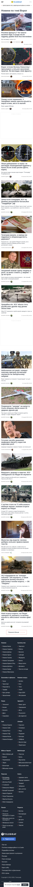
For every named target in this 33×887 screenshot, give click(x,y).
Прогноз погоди (23, 669)
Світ (2, 721)
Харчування (22, 707)
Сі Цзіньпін (5, 784)
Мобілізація (21, 750)
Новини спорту (22, 677)
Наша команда (6, 864)
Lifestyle (20, 721)
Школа (21, 660)
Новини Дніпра (6, 652)
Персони (4, 774)
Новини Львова (7, 657)
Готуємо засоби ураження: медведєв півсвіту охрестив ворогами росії (13, 442)
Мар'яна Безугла (7, 799)
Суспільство (21, 643)
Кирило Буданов (7, 793)
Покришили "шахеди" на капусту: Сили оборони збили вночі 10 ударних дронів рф (15, 408)
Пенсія (3, 807)
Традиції (21, 783)
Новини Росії (6, 730)
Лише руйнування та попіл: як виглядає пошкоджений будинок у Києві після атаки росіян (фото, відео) (16, 167)
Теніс (20, 686)
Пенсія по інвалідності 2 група (8, 814)
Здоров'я (20, 701)
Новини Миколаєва (8, 672)
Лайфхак (21, 739)
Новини (3, 643)
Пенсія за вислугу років (7, 826)
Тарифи (4, 689)
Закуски (21, 825)
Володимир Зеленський (5, 778)
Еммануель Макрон (8, 787)
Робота (21, 649)
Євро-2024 (22, 692)
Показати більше (13, 632)
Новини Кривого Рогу (8, 663)
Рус (30, 2)
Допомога (22, 666)
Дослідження (22, 716)
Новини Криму (6, 669)
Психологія (22, 713)
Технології (5, 704)
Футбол (21, 681)
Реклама (4, 856)
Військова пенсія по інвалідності (8, 819)
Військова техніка (7, 768)
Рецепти (20, 807)
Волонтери (5, 765)
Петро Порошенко (7, 796)
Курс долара (6, 692)
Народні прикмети (24, 780)
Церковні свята (23, 777)
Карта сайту (5, 867)
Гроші (4, 681)
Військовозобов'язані (25, 762)
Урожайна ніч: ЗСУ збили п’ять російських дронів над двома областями (14, 306)
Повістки (21, 754)
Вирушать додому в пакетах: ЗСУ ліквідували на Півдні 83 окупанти (16, 473)
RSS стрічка (5, 873)
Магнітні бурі (22, 742)
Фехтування (22, 695)
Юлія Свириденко (7, 802)
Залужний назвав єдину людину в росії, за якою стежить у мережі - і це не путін (16, 272)
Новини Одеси (6, 655)
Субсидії (21, 655)
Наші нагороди (6, 859)
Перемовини (6, 760)
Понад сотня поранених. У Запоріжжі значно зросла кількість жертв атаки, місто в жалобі (16, 101)
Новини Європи (7, 725)
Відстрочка (22, 760)
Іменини (21, 791)
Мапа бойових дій (7, 754)
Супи (20, 816)
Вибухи (4, 757)
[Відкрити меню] (2, 2)
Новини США (6, 728)
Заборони (22, 786)
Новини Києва (6, 646)
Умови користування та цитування (12, 853)
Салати (21, 822)
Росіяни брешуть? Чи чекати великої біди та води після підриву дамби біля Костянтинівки (16, 35)
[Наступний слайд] (31, 5)
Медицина (22, 657)
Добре (25, 884)
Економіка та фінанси (8, 677)
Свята (19, 774)
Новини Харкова (7, 649)
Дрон (4, 713)
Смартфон (5, 716)
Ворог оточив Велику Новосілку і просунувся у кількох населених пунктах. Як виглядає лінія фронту (16, 69)
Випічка (21, 811)
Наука (3, 701)
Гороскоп (21, 725)
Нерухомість (6, 686)
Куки (18, 884)
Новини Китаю (6, 736)
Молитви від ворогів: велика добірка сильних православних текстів (15, 542)
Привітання (22, 745)
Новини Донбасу (7, 666)
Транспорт (5, 684)
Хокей (20, 689)
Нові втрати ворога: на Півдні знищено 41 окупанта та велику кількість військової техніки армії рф (16, 616)
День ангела (22, 789)
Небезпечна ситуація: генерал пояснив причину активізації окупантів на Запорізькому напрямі (14, 373)
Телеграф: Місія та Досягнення (11, 870)
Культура (21, 736)
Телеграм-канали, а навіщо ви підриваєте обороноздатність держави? (14, 237)
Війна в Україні (6, 750)
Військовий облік (24, 765)
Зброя (4, 762)
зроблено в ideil (6, 881)
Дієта (20, 710)
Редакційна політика (8, 850)
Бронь (20, 757)
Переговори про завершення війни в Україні (16, 5)
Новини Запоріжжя (8, 660)
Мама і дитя (22, 704)
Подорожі (21, 733)
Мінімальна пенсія (7, 822)
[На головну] (16, 2)
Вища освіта (22, 663)
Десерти (21, 819)
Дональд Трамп (7, 782)
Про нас (4, 844)
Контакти (4, 861)
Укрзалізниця (6, 695)
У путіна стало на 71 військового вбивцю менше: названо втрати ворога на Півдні (15, 506)
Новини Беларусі (7, 739)
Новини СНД (6, 733)
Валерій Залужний (8, 790)
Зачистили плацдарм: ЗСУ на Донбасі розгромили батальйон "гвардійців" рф (15, 201)
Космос (4, 707)
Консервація (22, 814)
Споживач (22, 728)
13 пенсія (5, 811)
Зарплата (21, 646)
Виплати (21, 652)
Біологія (4, 710)
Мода (20, 730)
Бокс (20, 684)
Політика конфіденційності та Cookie (13, 847)
